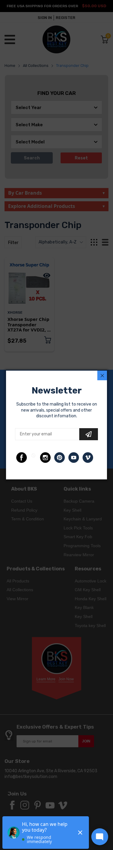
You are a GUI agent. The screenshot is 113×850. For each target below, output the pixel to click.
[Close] (102, 375)
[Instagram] (45, 457)
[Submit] (88, 434)
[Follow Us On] (21, 457)
